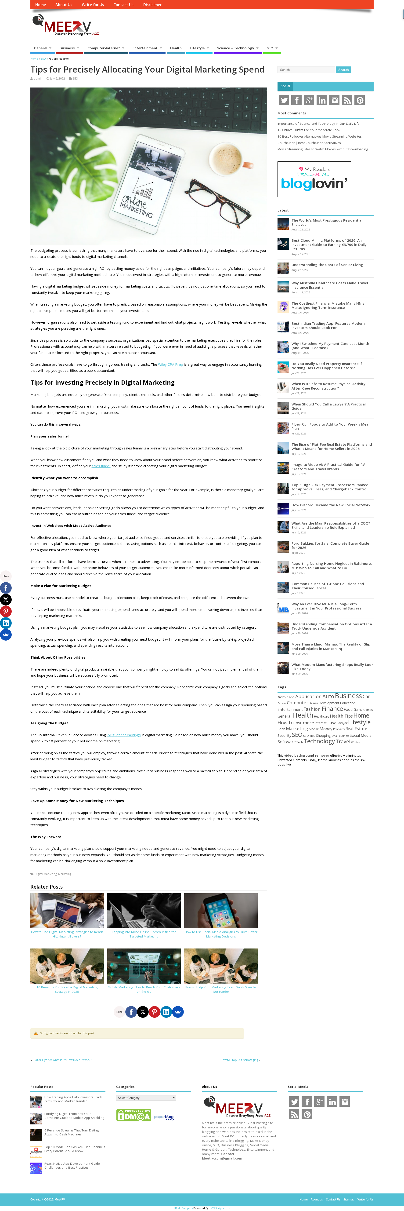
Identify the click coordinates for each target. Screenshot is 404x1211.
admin (38, 78)
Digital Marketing (46, 874)
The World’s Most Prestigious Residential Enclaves (327, 222)
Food (348, 709)
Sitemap (348, 1199)
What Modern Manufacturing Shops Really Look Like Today (333, 666)
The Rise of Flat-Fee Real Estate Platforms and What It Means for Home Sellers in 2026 (332, 446)
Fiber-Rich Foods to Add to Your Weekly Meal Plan (330, 426)
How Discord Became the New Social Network (331, 505)
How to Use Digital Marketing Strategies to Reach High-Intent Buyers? (67, 934)
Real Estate (356, 728)
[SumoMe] (178, 1012)
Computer (297, 702)
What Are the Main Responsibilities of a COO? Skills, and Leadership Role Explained (331, 525)
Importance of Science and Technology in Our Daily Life (319, 123)
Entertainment (145, 48)
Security (284, 735)
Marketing (64, 874)
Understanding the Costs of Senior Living (327, 264)
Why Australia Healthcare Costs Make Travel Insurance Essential (330, 285)
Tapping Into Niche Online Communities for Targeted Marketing (144, 934)
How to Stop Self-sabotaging (239, 1060)
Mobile (314, 729)
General (40, 48)
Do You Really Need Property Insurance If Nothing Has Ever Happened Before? (327, 365)
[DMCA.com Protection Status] (133, 1121)
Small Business (340, 735)
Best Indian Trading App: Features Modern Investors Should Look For (328, 325)
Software (287, 741)
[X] (143, 1012)
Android (283, 697)
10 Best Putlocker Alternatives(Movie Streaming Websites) (320, 136)
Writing (355, 742)
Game (358, 709)
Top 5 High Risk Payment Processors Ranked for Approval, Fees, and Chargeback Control (330, 486)
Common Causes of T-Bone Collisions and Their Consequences (328, 585)
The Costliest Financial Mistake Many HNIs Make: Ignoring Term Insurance (328, 305)
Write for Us (93, 4)
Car (366, 696)
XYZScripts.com (220, 1208)
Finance (332, 708)
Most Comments (292, 113)
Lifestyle (197, 48)
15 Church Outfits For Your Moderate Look (309, 130)
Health (176, 48)
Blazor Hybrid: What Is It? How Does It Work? (62, 1060)
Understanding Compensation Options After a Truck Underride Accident (332, 626)
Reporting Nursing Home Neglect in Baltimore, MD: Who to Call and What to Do (332, 565)
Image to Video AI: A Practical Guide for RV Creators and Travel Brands (328, 466)
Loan (281, 728)
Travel (343, 741)
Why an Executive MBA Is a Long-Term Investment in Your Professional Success (326, 606)
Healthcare (321, 716)
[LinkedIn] (166, 1012)
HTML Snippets (183, 1208)
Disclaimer (152, 4)
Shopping (323, 735)
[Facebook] (131, 1012)
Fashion (312, 709)
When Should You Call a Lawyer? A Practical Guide (329, 406)
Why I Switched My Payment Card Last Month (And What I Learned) (330, 345)
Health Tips (341, 716)
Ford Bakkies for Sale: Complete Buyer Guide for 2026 (330, 545)
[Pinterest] (154, 1012)
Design (313, 703)
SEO (270, 48)
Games (368, 710)
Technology (319, 741)
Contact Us (123, 4)
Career (282, 703)
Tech (299, 742)
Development (329, 703)
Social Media (361, 735)
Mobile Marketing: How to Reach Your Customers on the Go (144, 989)
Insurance (304, 723)
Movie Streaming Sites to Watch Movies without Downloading (323, 149)
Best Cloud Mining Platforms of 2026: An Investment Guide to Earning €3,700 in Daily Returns (329, 244)
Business (67, 48)
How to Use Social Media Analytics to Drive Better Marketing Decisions (221, 934)
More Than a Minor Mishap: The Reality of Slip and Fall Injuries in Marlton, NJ (331, 646)
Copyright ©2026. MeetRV (47, 1199)
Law (331, 722)
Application (308, 696)
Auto (328, 696)
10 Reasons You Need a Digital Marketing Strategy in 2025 (66, 989)
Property (339, 729)
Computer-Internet (103, 48)
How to (286, 722)
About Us (63, 4)
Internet (321, 723)
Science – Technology (235, 48)
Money (326, 728)
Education (348, 702)
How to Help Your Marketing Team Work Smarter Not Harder (221, 989)
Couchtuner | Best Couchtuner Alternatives (309, 143)
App (292, 697)
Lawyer (341, 723)
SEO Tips (309, 735)
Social (285, 86)
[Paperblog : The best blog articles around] (163, 1121)
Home (40, 4)
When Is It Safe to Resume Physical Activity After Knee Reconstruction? (328, 385)
